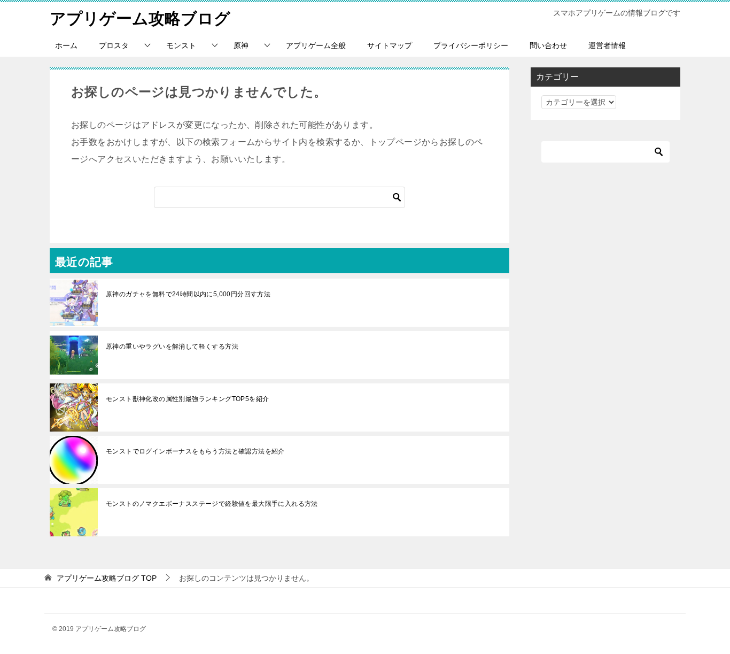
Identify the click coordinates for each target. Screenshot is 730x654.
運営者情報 (607, 45)
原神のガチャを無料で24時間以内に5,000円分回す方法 (188, 294)
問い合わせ (548, 45)
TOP (107, 578)
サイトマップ (389, 45)
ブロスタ (114, 45)
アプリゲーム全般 (316, 45)
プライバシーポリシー (470, 45)
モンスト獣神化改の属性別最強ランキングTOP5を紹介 (187, 399)
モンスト (181, 45)
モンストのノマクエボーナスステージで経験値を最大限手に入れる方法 (215, 503)
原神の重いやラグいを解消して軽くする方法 (172, 346)
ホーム (66, 45)
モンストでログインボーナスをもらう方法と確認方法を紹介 (195, 451)
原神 (241, 45)
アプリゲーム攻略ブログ (140, 18)
